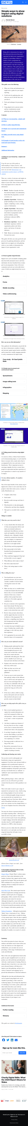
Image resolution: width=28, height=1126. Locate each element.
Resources (4, 8)
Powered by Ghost (14, 1122)
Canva (3, 807)
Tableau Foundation (6, 911)
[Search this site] (23, 2)
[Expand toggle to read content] (24, 276)
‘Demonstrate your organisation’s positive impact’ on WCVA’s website (12, 172)
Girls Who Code (5, 890)
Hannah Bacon (10, 20)
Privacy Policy (14, 1119)
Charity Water (5, 874)
